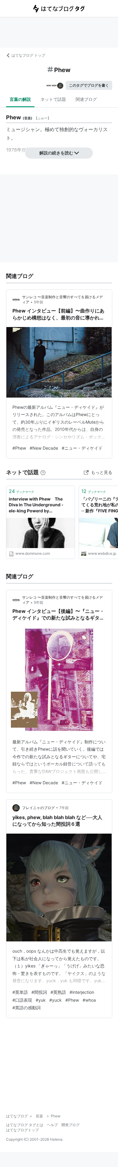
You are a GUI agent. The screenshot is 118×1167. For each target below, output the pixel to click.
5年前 (38, 302)
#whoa (89, 1000)
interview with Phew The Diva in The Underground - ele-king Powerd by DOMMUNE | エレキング (36, 505)
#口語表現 (22, 1000)
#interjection (82, 992)
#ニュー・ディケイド (82, 448)
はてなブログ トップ (28, 55)
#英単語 (20, 992)
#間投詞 (39, 992)
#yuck (55, 1000)
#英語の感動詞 (26, 1007)
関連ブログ (86, 99)
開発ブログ (70, 1124)
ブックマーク (21, 491)
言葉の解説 (20, 99)
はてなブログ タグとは (24, 1124)
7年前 (64, 807)
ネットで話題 (53, 99)
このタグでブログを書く (89, 85)
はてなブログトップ (22, 1130)
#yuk (41, 1000)
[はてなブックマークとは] (43, 472)
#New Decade (44, 448)
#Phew (19, 448)
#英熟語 (58, 992)
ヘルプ (52, 1124)
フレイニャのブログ (38, 807)
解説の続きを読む (56, 152)
